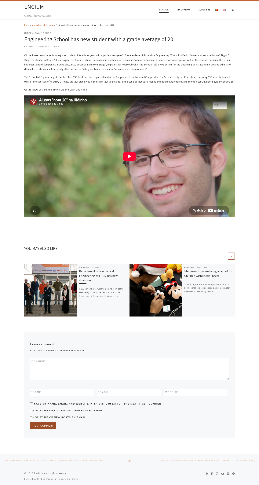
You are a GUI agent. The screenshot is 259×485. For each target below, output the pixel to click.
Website (171, 392)
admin (30, 47)
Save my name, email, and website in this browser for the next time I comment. (99, 403)
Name (36, 392)
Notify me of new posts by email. (60, 417)
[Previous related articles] (224, 256)
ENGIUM (38, 473)
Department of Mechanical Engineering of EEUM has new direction (98, 275)
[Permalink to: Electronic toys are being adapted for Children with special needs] (156, 290)
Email (103, 392)
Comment (38, 361)
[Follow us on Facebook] (212, 474)
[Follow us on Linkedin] (228, 474)
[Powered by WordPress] (38, 479)
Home (27, 25)
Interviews (49, 25)
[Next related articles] (231, 256)
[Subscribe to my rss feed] (207, 474)
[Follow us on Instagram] (217, 474)
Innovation (37, 25)
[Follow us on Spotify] (233, 474)
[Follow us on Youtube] (222, 474)
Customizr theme (69, 479)
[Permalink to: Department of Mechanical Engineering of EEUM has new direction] (50, 290)
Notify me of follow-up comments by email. (68, 410)
